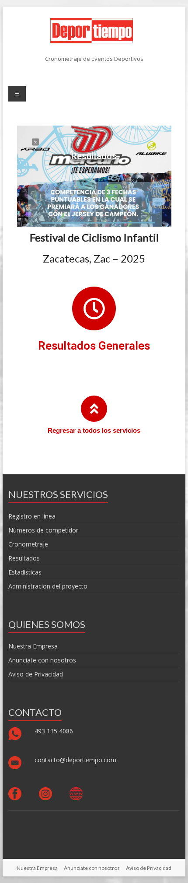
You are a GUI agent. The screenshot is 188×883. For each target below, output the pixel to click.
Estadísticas (25, 572)
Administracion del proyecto (47, 586)
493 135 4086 (55, 731)
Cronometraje (28, 544)
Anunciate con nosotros (42, 660)
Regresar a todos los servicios (94, 430)
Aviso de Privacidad (35, 674)
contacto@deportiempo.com (75, 760)
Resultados (24, 558)
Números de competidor (43, 530)
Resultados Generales (94, 345)
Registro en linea (32, 516)
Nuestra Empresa (33, 646)
